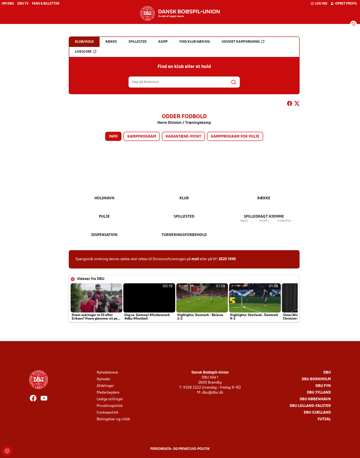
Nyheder (103, 379)
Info (113, 136)
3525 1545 (227, 259)
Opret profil (346, 3)
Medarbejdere (108, 392)
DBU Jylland (319, 392)
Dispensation (104, 235)
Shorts (264, 221)
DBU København (315, 399)
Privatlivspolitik (110, 406)
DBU (327, 372)
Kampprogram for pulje (235, 136)
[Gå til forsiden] (180, 13)
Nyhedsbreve (107, 372)
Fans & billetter (45, 3)
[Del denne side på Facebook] (289, 104)
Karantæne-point (183, 136)
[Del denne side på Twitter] (297, 104)
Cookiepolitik (107, 412)
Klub (184, 198)
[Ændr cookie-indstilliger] (7, 451)
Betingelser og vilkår (113, 419)
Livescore (83, 51)
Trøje (244, 221)
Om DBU (8, 3)
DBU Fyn (323, 386)
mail (195, 259)
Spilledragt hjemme (264, 216)
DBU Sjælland (317, 412)
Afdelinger (105, 386)
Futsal (324, 419)
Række (263, 198)
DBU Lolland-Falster (310, 406)
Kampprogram (141, 136)
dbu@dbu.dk (212, 392)
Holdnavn (104, 198)
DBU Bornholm (316, 379)
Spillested (184, 216)
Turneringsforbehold (184, 235)
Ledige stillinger (110, 399)
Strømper (284, 221)
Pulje (104, 216)
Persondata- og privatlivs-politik (180, 449)
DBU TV (23, 3)
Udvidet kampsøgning (241, 41)
